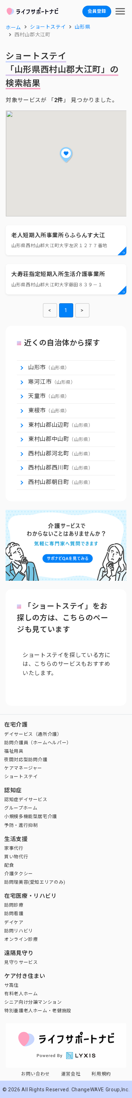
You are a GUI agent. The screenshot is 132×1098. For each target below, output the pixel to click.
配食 (9, 865)
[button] (66, 154)
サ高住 (11, 985)
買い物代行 (16, 856)
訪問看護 (14, 913)
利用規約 (101, 1073)
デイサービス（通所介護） (33, 734)
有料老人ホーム (21, 993)
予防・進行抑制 (21, 825)
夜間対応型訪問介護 (26, 759)
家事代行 (14, 848)
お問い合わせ (35, 1073)
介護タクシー (18, 873)
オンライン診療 (21, 939)
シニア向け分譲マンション (33, 1002)
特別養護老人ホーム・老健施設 (37, 1010)
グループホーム (20, 808)
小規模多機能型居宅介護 (30, 816)
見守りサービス (21, 962)
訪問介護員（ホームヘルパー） (37, 742)
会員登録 (97, 11)
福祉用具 (14, 751)
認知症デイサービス (26, 799)
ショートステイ (21, 776)
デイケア (14, 922)
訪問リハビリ (18, 930)
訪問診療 (14, 905)
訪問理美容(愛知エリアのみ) (34, 882)
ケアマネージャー (23, 768)
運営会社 (71, 1073)
